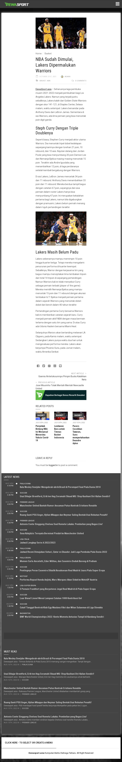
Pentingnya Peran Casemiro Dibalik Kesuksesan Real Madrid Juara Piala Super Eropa (62, 570)
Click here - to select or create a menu (29, 742)
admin (67, 77)
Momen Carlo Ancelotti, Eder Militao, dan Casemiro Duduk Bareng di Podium (58, 561)
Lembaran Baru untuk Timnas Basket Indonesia (59, 432)
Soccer (23, 493)
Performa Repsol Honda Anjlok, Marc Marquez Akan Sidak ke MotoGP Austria (58, 579)
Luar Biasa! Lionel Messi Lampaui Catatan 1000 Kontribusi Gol (51, 598)
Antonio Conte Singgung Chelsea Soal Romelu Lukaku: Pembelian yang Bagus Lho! (61, 524)
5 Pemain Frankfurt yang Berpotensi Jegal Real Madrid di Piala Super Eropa (58, 589)
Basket (48, 53)
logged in (53, 465)
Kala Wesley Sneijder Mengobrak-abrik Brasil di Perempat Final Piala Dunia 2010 (60, 487)
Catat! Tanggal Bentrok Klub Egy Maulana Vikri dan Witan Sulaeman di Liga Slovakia (61, 607)
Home (39, 53)
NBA (48, 81)
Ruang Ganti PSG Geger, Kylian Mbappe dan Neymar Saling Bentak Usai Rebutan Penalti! (64, 514)
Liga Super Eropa (28, 586)
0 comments (80, 81)
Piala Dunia (25, 484)
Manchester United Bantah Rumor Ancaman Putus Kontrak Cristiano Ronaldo (58, 505)
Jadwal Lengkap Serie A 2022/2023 (37, 542)
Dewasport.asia (36, 753)
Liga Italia (24, 539)
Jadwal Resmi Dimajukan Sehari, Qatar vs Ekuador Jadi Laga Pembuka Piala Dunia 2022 (63, 551)
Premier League (27, 502)
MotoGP (24, 576)
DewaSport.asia (43, 89)
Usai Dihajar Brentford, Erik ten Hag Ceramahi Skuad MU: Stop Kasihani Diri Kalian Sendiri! (65, 496)
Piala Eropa (25, 558)
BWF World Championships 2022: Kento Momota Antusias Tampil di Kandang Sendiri (62, 616)
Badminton (25, 613)
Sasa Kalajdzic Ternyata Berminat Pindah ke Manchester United (52, 533)
